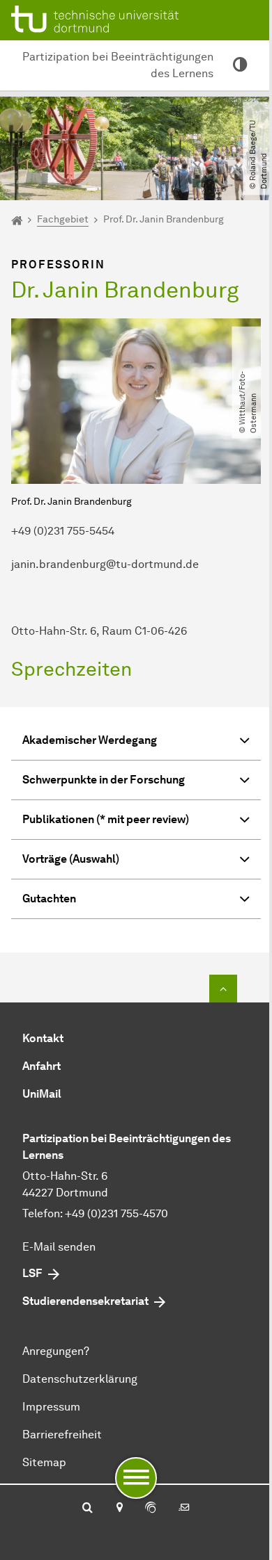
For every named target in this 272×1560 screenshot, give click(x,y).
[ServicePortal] (150, 1508)
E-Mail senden (59, 1246)
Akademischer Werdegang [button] (89, 740)
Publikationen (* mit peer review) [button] (105, 819)
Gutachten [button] (49, 898)
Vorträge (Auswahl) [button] (70, 859)
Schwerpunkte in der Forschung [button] (103, 779)
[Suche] (87, 1508)
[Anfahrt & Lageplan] (119, 1508)
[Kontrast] (240, 65)
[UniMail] (184, 1508)
